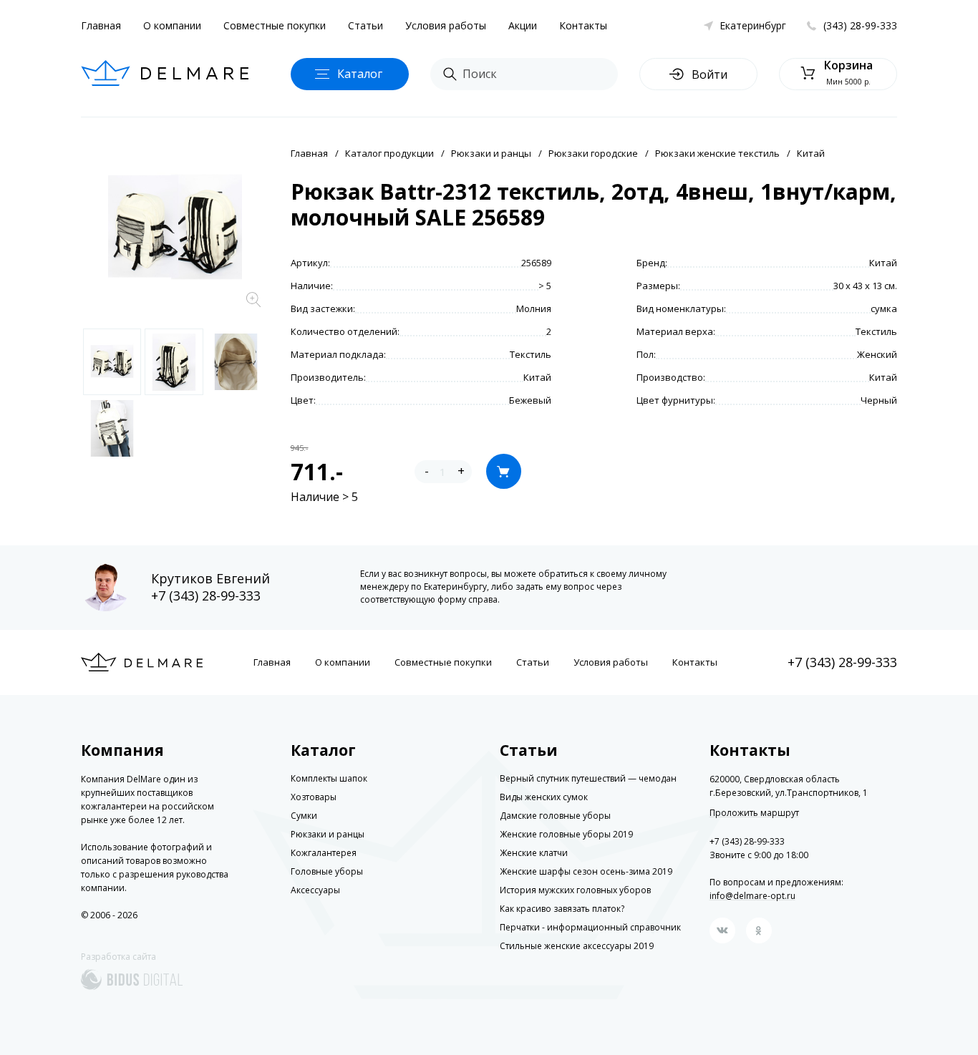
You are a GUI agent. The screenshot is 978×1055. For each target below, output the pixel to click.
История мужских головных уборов (575, 890)
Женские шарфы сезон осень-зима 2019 (586, 871)
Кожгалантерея (324, 853)
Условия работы (445, 25)
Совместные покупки (274, 25)
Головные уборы (327, 871)
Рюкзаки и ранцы (491, 153)
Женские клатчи (534, 853)
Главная (101, 25)
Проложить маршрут (754, 813)
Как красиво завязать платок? (562, 909)
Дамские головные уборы (555, 816)
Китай (811, 153)
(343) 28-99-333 (860, 25)
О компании (172, 25)
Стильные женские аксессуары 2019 (577, 946)
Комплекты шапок (329, 778)
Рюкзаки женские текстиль (717, 153)
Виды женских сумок (544, 797)
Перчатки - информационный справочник (590, 927)
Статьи (365, 25)
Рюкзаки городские (593, 153)
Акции (522, 25)
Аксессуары (315, 890)
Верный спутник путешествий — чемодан (588, 778)
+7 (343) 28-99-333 (206, 595)
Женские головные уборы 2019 (566, 834)
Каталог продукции (389, 153)
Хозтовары (314, 797)
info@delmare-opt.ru (752, 896)
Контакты (583, 25)
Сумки (304, 816)
